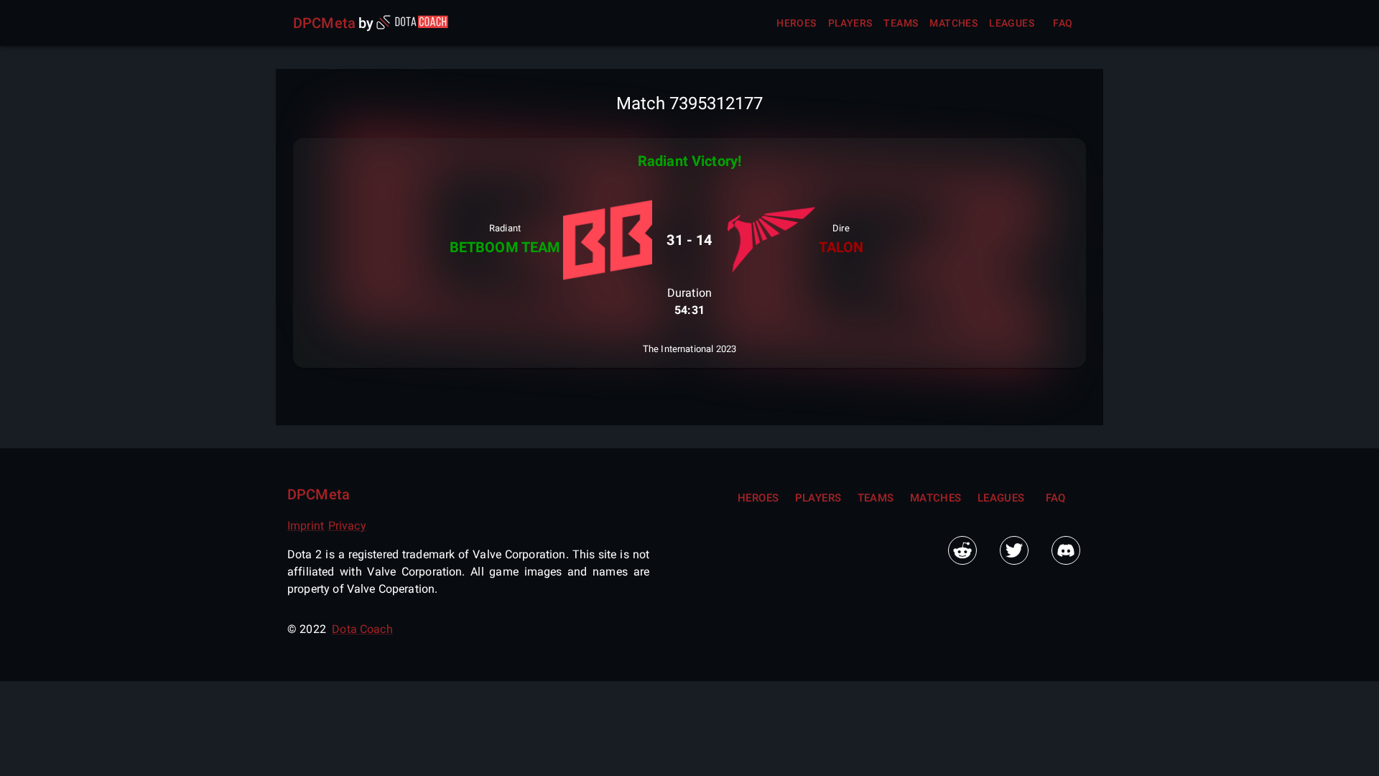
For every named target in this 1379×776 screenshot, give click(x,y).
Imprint (305, 525)
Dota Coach (362, 629)
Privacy (347, 525)
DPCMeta (324, 23)
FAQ (1062, 23)
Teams (900, 23)
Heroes (796, 23)
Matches (953, 23)
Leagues (1011, 23)
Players (850, 23)
